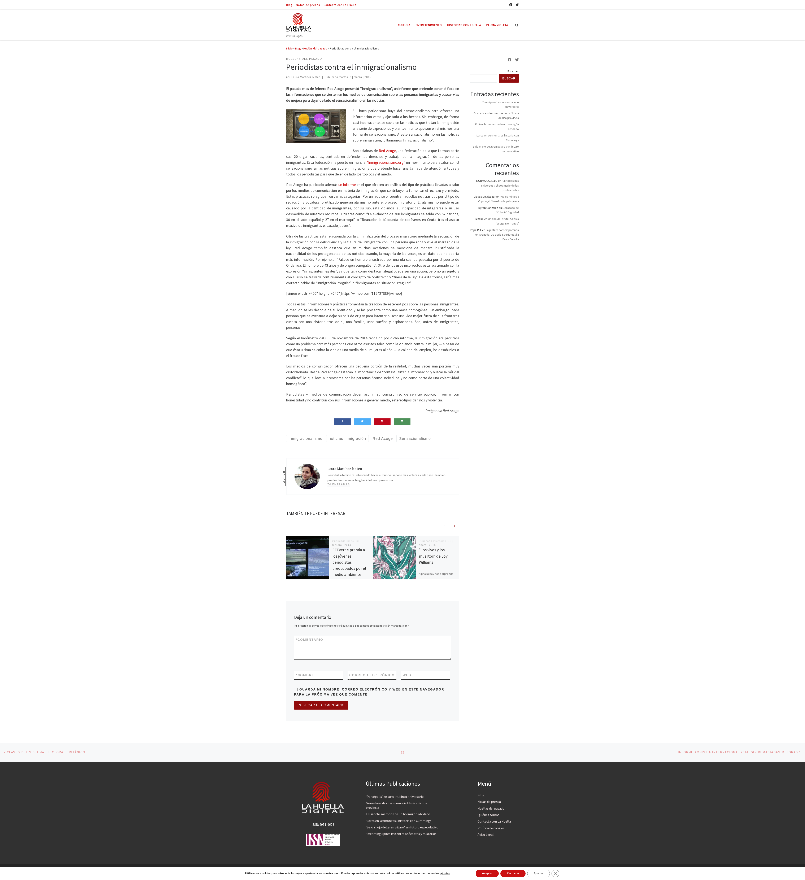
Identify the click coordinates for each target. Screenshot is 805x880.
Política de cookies (491, 828)
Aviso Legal (486, 834)
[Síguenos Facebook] (510, 4)
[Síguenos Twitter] (517, 4)
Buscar (513, 71)
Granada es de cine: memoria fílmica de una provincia (396, 805)
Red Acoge (387, 150)
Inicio (289, 48)
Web (407, 675)
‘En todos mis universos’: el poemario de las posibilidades (500, 185)
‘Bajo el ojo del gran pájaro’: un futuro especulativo (402, 827)
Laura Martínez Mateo (306, 77)
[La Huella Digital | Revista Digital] (298, 21)
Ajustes (539, 873)
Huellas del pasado (315, 48)
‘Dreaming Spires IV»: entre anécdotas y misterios (401, 834)
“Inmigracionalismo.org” (385, 162)
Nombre (305, 675)
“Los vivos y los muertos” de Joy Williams (433, 556)
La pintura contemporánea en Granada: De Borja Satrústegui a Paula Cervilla (497, 234)
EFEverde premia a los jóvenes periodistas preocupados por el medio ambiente (349, 562)
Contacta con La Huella (494, 821)
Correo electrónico (372, 677)
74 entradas (338, 484)
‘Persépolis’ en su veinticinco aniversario (395, 796)
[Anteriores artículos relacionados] (444, 525)
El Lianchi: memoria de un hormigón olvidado (398, 814)
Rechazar (513, 873)
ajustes (445, 873)
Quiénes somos (488, 815)
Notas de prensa (489, 802)
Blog (298, 48)
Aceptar (487, 873)
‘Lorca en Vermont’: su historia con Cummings (398, 821)
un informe (347, 184)
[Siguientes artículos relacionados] (454, 525)
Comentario (309, 639)
